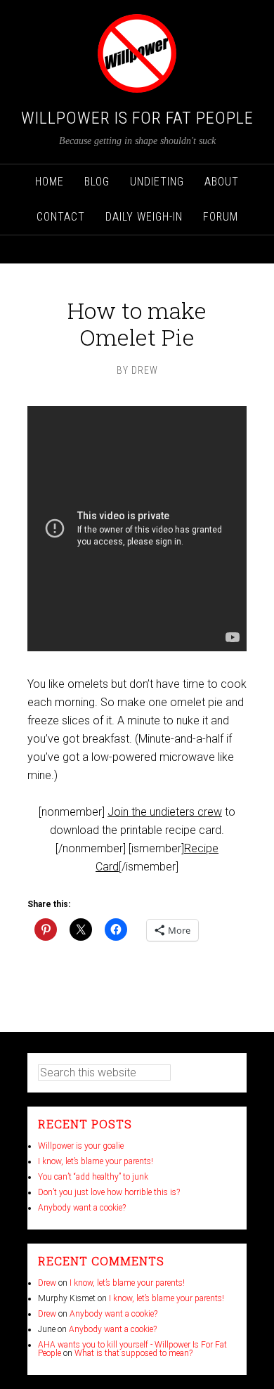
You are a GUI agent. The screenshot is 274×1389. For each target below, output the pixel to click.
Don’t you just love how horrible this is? (109, 1192)
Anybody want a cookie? (82, 1208)
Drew (47, 1283)
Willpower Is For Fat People (137, 118)
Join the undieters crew (164, 812)
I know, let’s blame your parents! (95, 1161)
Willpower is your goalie (81, 1146)
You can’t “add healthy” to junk (93, 1177)
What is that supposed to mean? (133, 1353)
